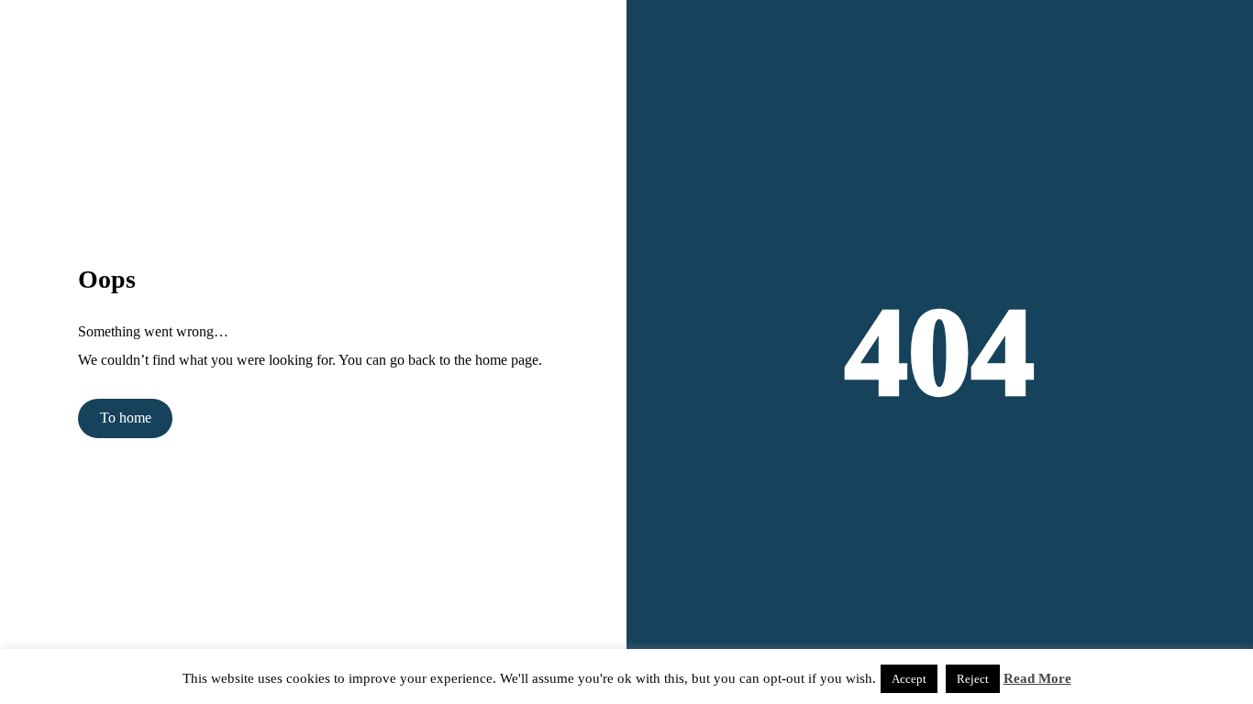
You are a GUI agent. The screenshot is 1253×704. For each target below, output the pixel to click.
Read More (1037, 678)
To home (125, 417)
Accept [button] (909, 679)
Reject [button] (973, 679)
